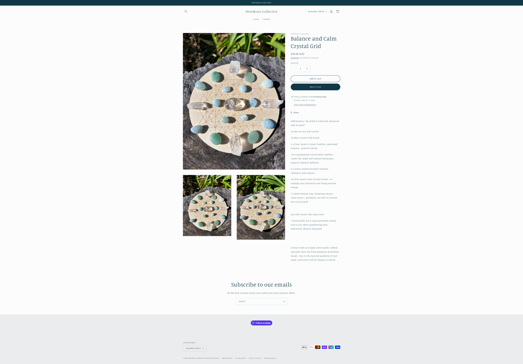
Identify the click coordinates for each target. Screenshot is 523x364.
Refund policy (227, 358)
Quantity (294, 63)
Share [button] (296, 112)
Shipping (294, 58)
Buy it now (315, 87)
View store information (305, 104)
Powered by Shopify (211, 358)
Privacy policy (240, 358)
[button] (186, 11)
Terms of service (255, 358)
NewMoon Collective (196, 358)
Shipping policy (270, 358)
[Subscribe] (284, 301)
